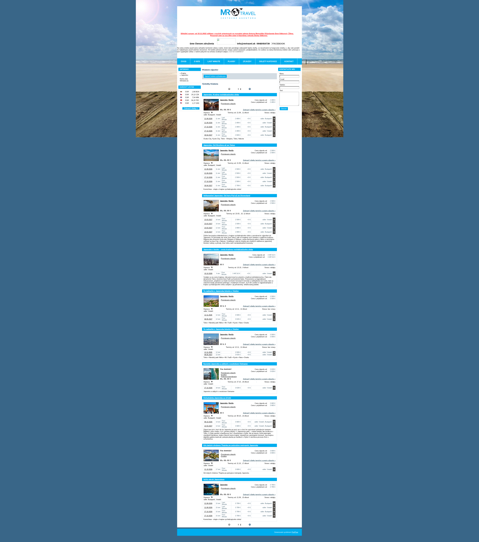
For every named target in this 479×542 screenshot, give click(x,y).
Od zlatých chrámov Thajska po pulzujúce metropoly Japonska (230, 445)
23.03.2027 (208, 220)
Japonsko (184, 75)
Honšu (231, 100)
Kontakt (289, 61)
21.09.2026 (208, 119)
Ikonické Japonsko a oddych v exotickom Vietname (225, 364)
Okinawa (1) (184, 81)
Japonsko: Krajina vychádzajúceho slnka (221, 95)
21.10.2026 (208, 469)
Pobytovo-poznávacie (229, 377)
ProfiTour (295, 532)
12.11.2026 (208, 315)
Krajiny (183, 73)
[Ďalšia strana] (249, 89)
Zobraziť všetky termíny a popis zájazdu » (259, 110)
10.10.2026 (208, 273)
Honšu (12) (184, 79)
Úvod (183, 61)
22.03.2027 (208, 426)
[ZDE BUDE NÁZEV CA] (238, 13)
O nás (197, 61)
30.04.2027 (208, 135)
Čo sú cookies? (236, 52)
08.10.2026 (208, 422)
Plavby (231, 61)
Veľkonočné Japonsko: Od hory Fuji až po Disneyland (226, 196)
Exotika (224, 375)
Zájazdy (247, 61)
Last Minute (214, 61)
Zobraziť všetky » (191, 108)
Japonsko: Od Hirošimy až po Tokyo (219, 145)
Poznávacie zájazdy (228, 104)
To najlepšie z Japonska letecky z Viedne (221, 291)
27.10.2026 (208, 127)
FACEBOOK (278, 43)
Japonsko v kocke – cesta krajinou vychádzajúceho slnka (228, 249)
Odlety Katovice (268, 61)
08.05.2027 (208, 319)
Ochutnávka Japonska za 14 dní (217, 398)
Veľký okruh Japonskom (213, 479)
